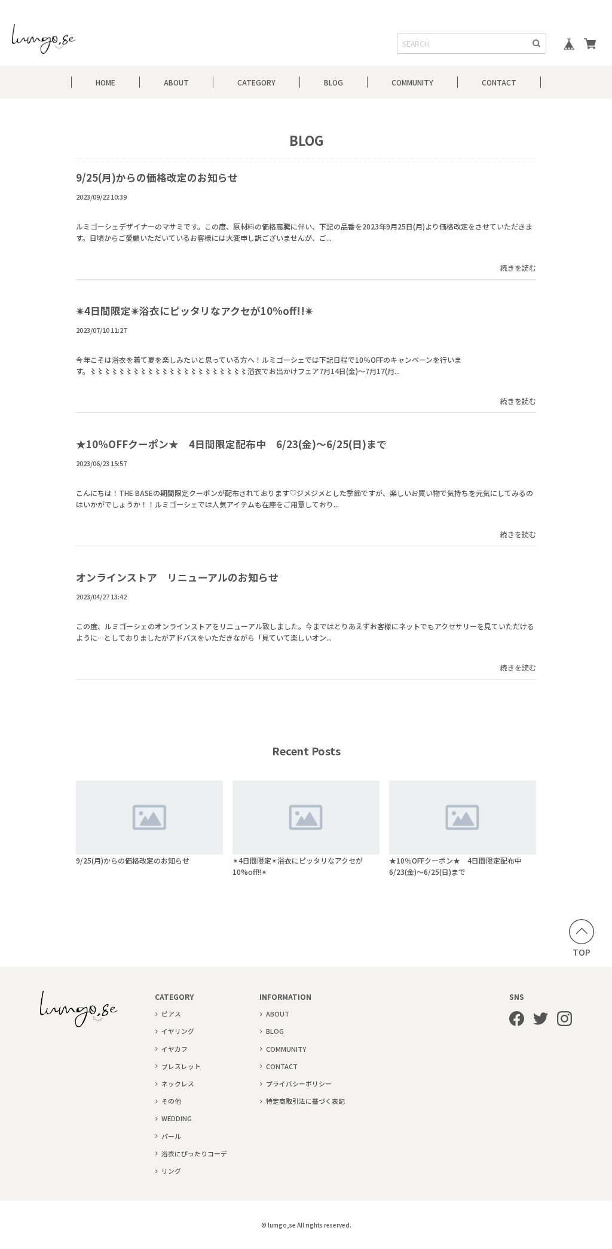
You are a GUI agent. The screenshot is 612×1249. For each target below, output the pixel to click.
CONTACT (499, 82)
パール (171, 1136)
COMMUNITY (412, 82)
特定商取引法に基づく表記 (305, 1101)
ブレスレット (181, 1066)
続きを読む (518, 267)
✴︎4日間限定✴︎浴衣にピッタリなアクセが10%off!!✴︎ (194, 311)
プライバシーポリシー (299, 1083)
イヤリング (177, 1031)
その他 (171, 1101)
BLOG (333, 82)
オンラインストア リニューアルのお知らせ (177, 577)
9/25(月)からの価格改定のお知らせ (157, 177)
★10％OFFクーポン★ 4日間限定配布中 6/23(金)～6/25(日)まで (231, 444)
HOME (105, 82)
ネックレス (177, 1083)
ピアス (171, 1013)
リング (171, 1170)
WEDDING (176, 1118)
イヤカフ (174, 1049)
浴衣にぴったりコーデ (194, 1153)
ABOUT (176, 82)
